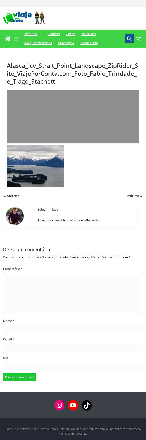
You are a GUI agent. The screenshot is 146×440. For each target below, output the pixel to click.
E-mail (8, 339)
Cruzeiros (88, 34)
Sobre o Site (89, 43)
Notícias (54, 34)
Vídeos (70, 34)
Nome (8, 321)
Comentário (13, 269)
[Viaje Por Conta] (7, 38)
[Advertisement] (73, 116)
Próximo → (135, 196)
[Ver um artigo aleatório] (138, 38)
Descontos (66, 43)
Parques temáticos (38, 43)
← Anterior (11, 196)
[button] (39, 34)
